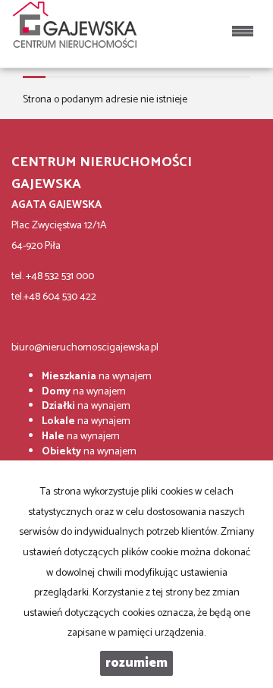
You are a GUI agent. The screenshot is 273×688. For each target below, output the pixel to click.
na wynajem (97, 376)
